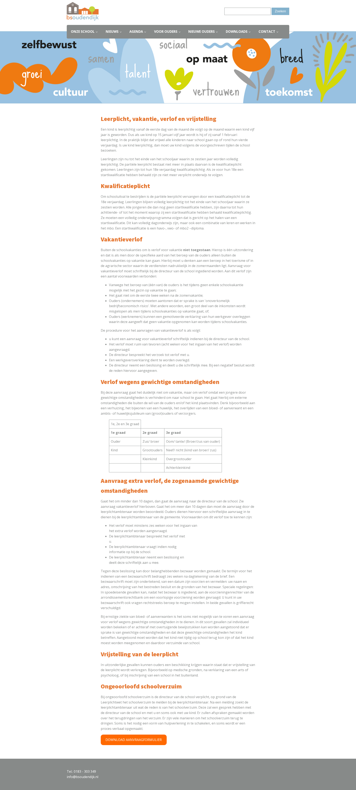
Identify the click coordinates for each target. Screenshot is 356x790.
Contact (267, 31)
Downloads (236, 31)
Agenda (136, 31)
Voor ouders (165, 31)
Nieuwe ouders (201, 31)
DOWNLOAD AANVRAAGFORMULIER (133, 739)
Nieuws (112, 31)
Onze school (83, 31)
